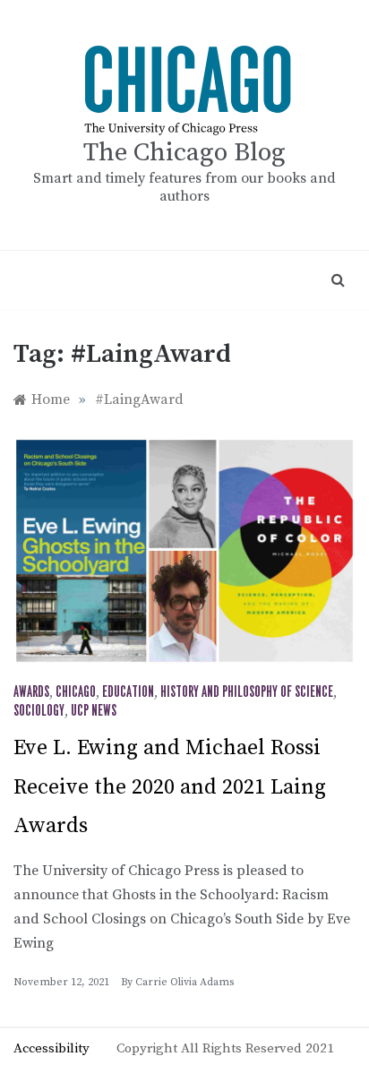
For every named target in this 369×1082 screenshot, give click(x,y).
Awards (31, 692)
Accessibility (51, 1048)
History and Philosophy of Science (246, 692)
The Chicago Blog (184, 152)
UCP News (93, 711)
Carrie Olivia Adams (184, 982)
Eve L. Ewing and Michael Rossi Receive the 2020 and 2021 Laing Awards (169, 786)
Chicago (76, 692)
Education (128, 692)
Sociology (38, 711)
